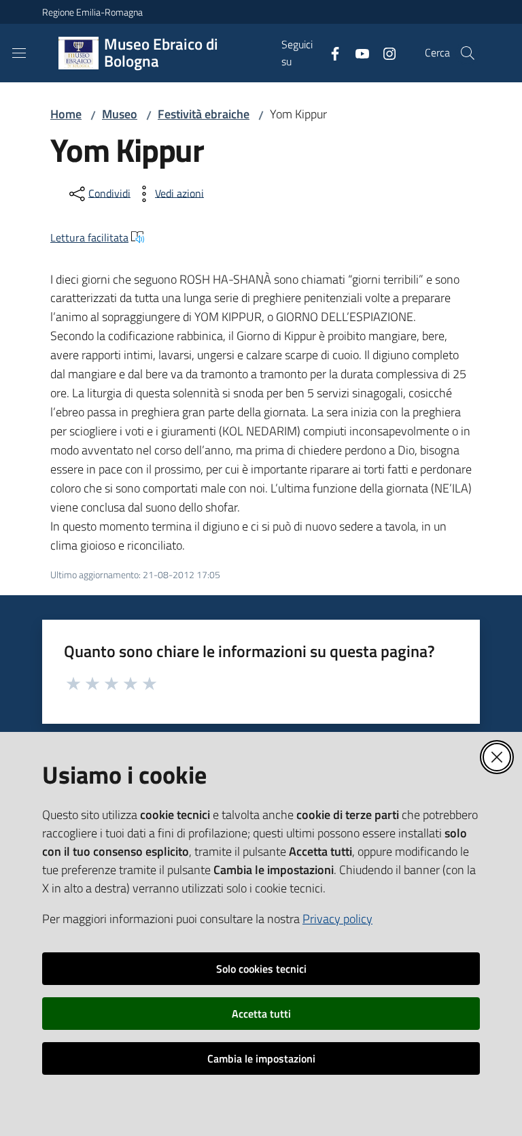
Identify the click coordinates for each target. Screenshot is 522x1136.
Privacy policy (337, 918)
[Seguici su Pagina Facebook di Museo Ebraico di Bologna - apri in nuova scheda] (329, 52)
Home (66, 114)
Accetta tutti (261, 1013)
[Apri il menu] (19, 53)
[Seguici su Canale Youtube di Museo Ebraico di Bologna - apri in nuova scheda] (356, 52)
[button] (467, 53)
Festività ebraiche (203, 114)
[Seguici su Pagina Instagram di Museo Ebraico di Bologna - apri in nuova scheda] (384, 52)
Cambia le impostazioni (261, 1058)
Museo (119, 114)
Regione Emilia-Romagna (92, 12)
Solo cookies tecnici (261, 968)
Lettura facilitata (89, 237)
